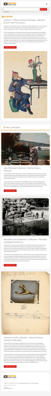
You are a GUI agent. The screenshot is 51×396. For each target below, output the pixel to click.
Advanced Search (6, 11)
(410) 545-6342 (6, 387)
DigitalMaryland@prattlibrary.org (8, 388)
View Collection (10, 47)
